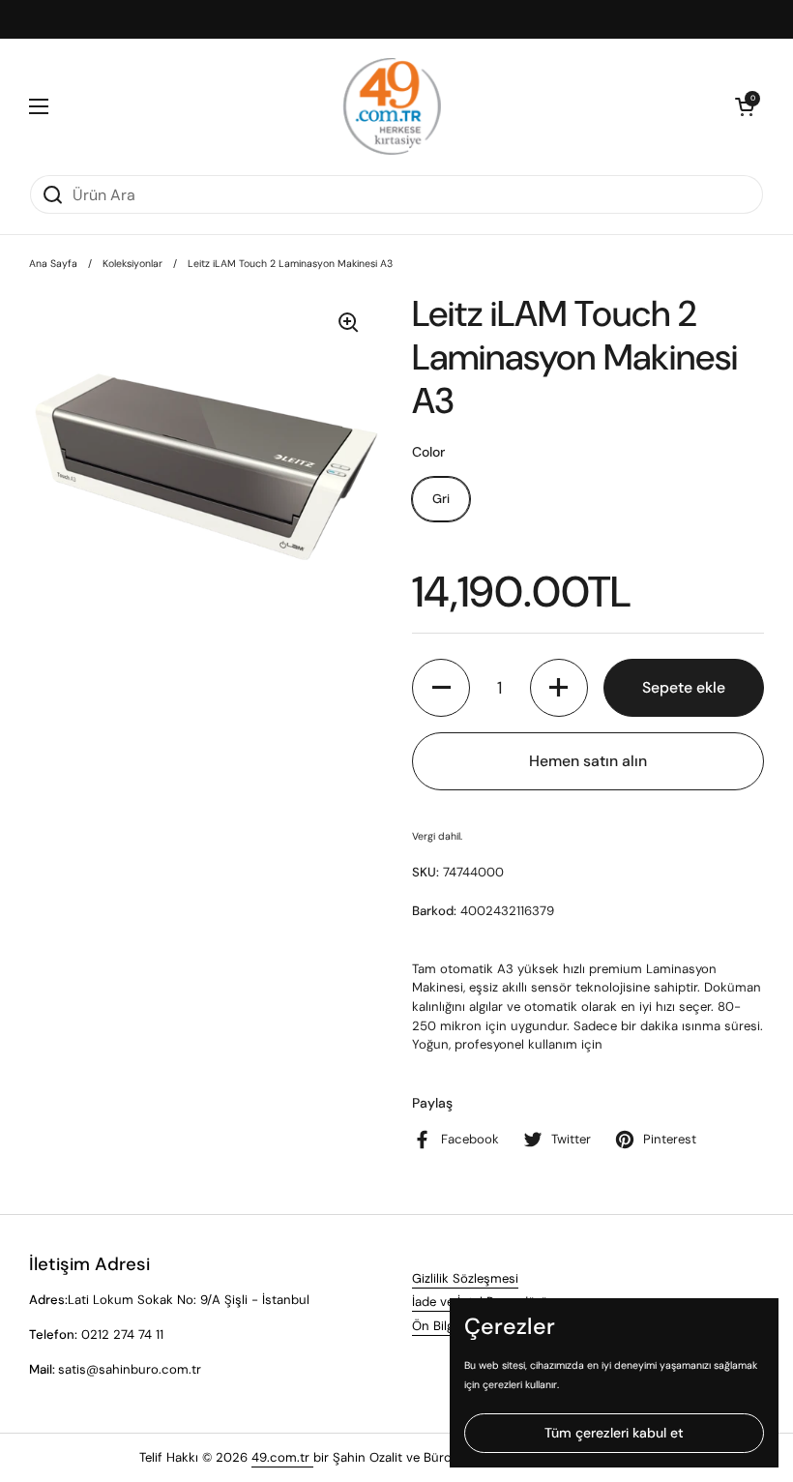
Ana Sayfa (53, 263)
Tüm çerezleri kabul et (614, 1432)
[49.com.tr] (392, 106)
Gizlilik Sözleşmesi (465, 1278)
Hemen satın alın (588, 761)
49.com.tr (282, 1457)
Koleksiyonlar (132, 263)
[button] (744, 106)
